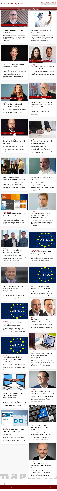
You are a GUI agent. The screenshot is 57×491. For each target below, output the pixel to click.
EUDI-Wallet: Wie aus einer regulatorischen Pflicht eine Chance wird (42, 66)
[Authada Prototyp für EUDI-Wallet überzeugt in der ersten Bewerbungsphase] (14, 166)
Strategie (32, 8)
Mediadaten (47, 2)
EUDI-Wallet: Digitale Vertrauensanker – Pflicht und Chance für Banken (13, 104)
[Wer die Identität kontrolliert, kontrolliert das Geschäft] (14, 18)
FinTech (20, 8)
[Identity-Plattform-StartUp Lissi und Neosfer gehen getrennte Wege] (14, 238)
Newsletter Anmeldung (11, 484)
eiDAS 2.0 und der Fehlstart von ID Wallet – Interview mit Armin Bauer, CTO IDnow (42, 287)
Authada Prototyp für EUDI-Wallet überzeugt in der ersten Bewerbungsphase (14, 178)
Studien (16, 8)
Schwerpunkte (31, 9)
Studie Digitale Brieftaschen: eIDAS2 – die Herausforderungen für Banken (14, 214)
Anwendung (26, 8)
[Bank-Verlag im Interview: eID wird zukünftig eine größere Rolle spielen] (42, 307)
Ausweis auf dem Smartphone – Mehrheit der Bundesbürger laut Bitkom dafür (41, 252)
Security (49, 8)
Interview (37, 8)
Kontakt (42, 2)
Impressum (53, 2)
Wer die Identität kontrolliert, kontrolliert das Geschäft (14, 31)
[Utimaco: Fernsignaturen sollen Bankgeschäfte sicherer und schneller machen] (42, 413)
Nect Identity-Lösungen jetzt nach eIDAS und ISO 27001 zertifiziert (41, 31)
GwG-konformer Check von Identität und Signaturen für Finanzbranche (41, 141)
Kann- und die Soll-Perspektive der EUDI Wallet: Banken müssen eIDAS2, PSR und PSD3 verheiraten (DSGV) (41, 104)
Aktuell (2, 8)
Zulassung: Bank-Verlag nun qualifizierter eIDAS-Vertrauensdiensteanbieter (13, 323)
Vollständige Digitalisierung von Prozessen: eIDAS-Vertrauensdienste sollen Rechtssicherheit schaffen (14, 395)
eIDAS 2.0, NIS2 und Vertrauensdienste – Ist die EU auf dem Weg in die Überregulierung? (13, 288)
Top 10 (6, 8)
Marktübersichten (23, 9)
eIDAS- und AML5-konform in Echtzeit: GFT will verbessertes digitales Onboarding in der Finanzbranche (42, 354)
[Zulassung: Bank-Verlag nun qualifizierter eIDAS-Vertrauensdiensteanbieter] (14, 311)
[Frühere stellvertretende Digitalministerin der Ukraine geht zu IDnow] (14, 53)
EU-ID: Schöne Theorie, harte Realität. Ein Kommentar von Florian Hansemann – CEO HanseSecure (14, 140)
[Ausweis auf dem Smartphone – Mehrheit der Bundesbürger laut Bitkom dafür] (42, 240)
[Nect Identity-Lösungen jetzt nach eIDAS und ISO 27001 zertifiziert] (42, 18)
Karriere (54, 8)
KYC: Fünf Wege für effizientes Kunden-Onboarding (41, 178)
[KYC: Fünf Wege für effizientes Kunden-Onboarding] (42, 166)
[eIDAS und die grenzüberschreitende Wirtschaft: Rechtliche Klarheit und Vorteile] (42, 379)
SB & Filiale (43, 8)
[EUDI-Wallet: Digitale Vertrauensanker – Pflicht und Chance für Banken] (14, 92)
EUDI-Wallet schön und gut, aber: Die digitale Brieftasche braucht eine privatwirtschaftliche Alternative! (40, 214)
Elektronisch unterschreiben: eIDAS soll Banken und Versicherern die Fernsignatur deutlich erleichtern (42, 465)
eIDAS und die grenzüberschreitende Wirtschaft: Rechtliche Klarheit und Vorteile (42, 391)
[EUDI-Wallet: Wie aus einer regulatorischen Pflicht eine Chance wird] (42, 54)
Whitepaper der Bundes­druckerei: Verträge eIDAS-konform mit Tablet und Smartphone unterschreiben (14, 431)
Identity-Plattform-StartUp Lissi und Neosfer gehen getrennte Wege (12, 250)
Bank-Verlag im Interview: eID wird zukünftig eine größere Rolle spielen (40, 319)
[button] (37, 9)
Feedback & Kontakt (46, 484)
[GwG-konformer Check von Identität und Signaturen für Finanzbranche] (42, 129)
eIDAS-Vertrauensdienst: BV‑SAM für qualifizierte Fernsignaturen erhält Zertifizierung (12, 358)
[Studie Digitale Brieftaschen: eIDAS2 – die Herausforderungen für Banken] (14, 202)
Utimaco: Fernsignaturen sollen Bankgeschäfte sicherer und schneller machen (41, 427)
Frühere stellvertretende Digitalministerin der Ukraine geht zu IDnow (14, 65)
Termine (11, 8)
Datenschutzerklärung (26, 484)
